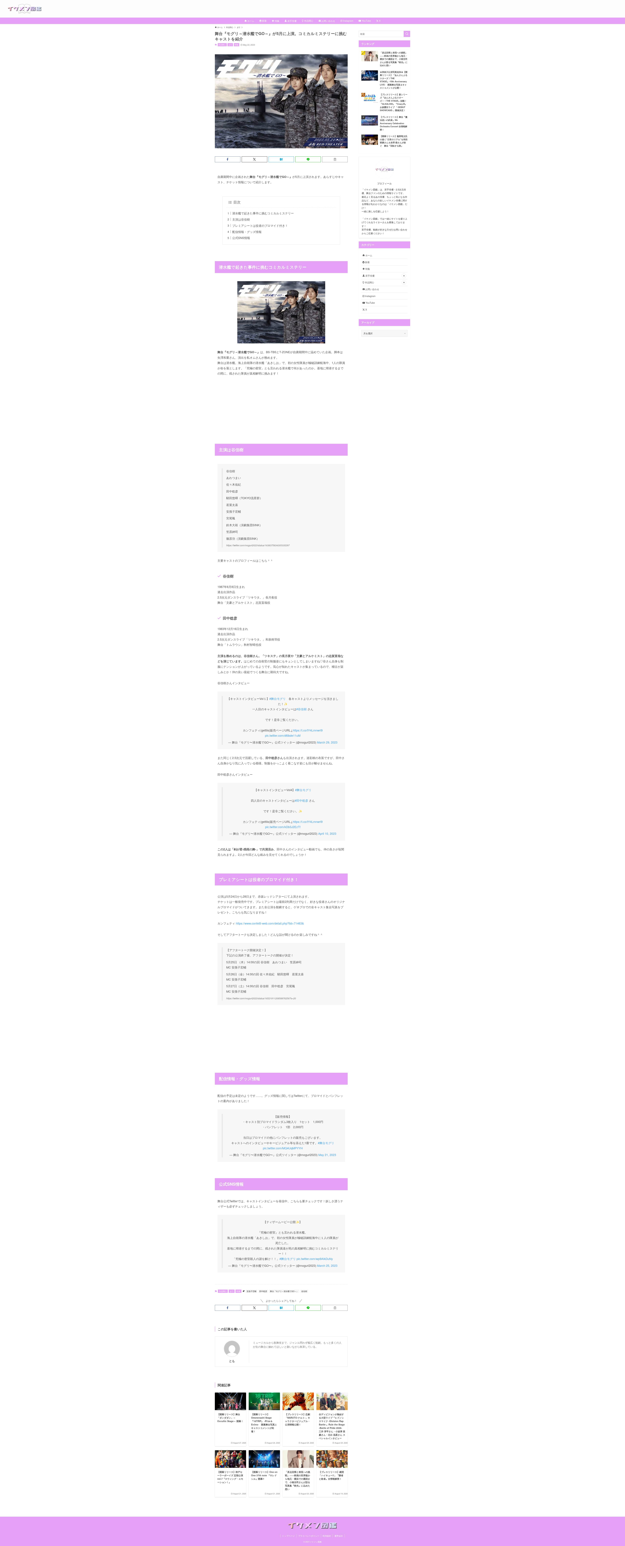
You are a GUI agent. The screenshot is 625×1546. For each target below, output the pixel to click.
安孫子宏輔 (251, 1291)
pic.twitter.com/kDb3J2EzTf (282, 827)
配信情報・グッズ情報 (247, 232)
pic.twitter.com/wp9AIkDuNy (315, 1259)
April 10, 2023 (327, 833)
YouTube (370, 302)
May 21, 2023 (327, 1155)
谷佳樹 (304, 1291)
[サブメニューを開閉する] (404, 276)
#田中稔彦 (301, 800)
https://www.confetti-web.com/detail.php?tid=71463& (270, 923)
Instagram (369, 296)
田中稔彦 (263, 1291)
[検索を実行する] (407, 34)
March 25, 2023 (327, 1265)
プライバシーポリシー (308, 1535)
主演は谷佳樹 (241, 219)
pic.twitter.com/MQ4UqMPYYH (283, 1148)
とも (232, 1361)
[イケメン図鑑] (316, 9)
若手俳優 (370, 275)
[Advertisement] (281, 404)
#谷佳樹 (301, 709)
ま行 (230, 44)
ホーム (368, 255)
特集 (236, 44)
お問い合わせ (372, 289)
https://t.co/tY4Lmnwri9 (308, 730)
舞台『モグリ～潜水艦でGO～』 (284, 1291)
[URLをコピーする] (335, 159)
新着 (367, 262)
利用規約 (327, 1535)
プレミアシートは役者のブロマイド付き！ (260, 225)
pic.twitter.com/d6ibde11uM (282, 735)
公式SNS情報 (241, 238)
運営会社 (338, 1535)
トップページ (288, 1535)
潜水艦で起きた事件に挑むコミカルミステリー (263, 213)
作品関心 (222, 44)
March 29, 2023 (327, 742)
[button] (227, 159)
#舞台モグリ (277, 698)
